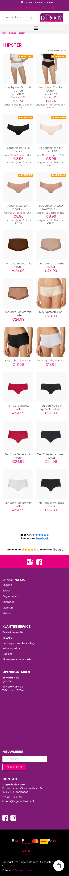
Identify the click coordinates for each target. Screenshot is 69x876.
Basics (12, 33)
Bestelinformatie (12, 632)
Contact (52, 7)
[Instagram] (30, 562)
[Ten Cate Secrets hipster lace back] (51, 387)
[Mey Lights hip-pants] (18, 342)
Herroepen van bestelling (18, 643)
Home (4, 33)
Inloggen (17, 7)
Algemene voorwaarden (17, 659)
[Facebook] (39, 562)
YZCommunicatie (22, 870)
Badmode (8, 602)
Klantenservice (32, 7)
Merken (7, 613)
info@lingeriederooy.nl (20, 801)
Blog (43, 7)
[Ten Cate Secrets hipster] (18, 387)
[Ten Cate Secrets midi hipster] (18, 245)
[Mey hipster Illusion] (51, 293)
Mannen (7, 607)
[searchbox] (18, 17)
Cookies (7, 654)
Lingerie (7, 585)
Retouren (8, 638)
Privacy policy (11, 648)
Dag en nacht (11, 596)
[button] (34, 537)
